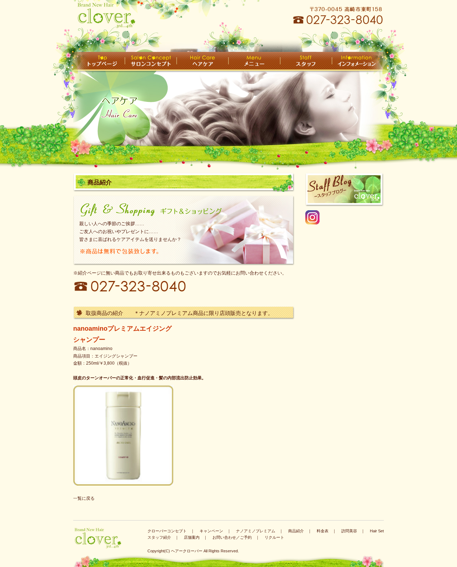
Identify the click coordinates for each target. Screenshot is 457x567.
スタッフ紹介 (159, 537)
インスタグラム (341, 224)
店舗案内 (192, 537)
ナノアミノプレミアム (255, 531)
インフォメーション (358, 61)
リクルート (274, 537)
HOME (99, 61)
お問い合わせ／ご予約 (232, 537)
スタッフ (306, 61)
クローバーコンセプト (167, 531)
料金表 (322, 531)
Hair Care (202, 61)
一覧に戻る (84, 498)
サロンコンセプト (151, 61)
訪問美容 (349, 531)
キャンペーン (211, 531)
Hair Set (377, 531)
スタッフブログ (344, 190)
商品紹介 (296, 531)
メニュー (254, 61)
